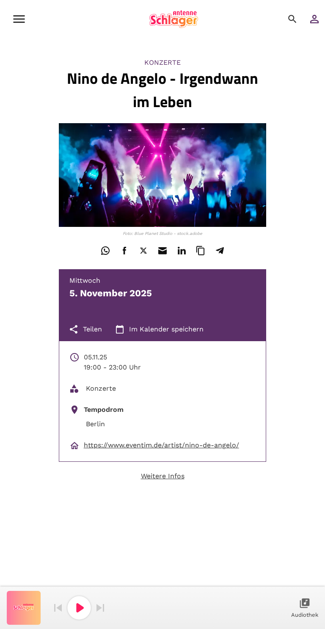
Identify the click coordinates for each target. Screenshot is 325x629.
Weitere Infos (163, 476)
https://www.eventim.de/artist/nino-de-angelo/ (161, 445)
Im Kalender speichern (166, 329)
